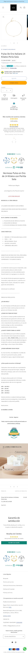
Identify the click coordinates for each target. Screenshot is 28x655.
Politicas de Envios (7, 592)
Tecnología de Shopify (19, 652)
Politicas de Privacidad (8, 589)
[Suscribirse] (23, 636)
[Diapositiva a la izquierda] (10, 43)
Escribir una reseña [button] (13, 543)
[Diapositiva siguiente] (17, 486)
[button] (3, 7)
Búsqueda (5, 578)
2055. (10, 607)
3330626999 (19, 622)
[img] (14, 119)
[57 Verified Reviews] (14, 439)
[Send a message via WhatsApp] (24, 648)
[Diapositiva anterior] (10, 486)
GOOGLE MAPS (7, 616)
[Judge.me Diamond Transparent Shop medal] (6, 160)
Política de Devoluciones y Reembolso (12, 585)
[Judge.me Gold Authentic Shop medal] (14, 160)
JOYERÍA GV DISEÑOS (11, 652)
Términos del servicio (8, 582)
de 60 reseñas (14, 121)
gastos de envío (5, 62)
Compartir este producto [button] (9, 49)
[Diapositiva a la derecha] (17, 43)
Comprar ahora (14, 83)
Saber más (15, 73)
